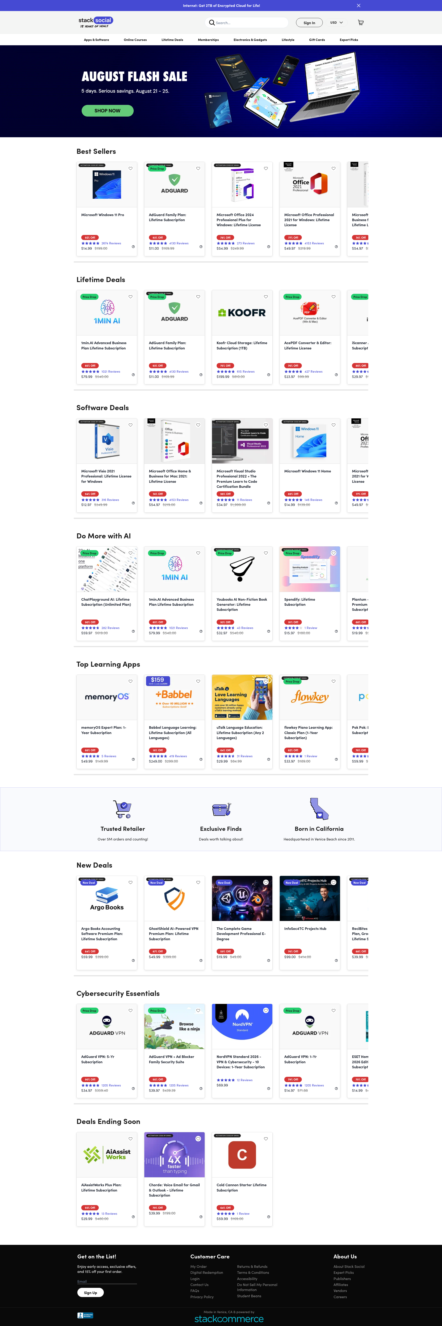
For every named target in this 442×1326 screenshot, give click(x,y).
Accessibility (247, 1278)
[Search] (212, 22)
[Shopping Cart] (361, 22)
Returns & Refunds (252, 1266)
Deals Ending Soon (108, 1121)
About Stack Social (349, 1266)
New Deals (94, 864)
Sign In (309, 22)
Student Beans (249, 1295)
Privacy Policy (202, 1296)
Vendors (340, 1290)
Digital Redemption (206, 1272)
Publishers (342, 1278)
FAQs (194, 1290)
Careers (340, 1296)
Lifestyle (288, 39)
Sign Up (90, 1292)
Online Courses (135, 39)
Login (195, 1278)
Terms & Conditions (253, 1272)
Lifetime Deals (172, 39)
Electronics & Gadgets (250, 39)
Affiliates (341, 1284)
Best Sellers (96, 151)
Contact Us (199, 1284)
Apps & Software (96, 39)
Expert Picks (349, 39)
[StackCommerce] (229, 1318)
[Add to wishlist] (130, 168)
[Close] (358, 5)
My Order (198, 1266)
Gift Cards (317, 39)
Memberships (208, 39)
